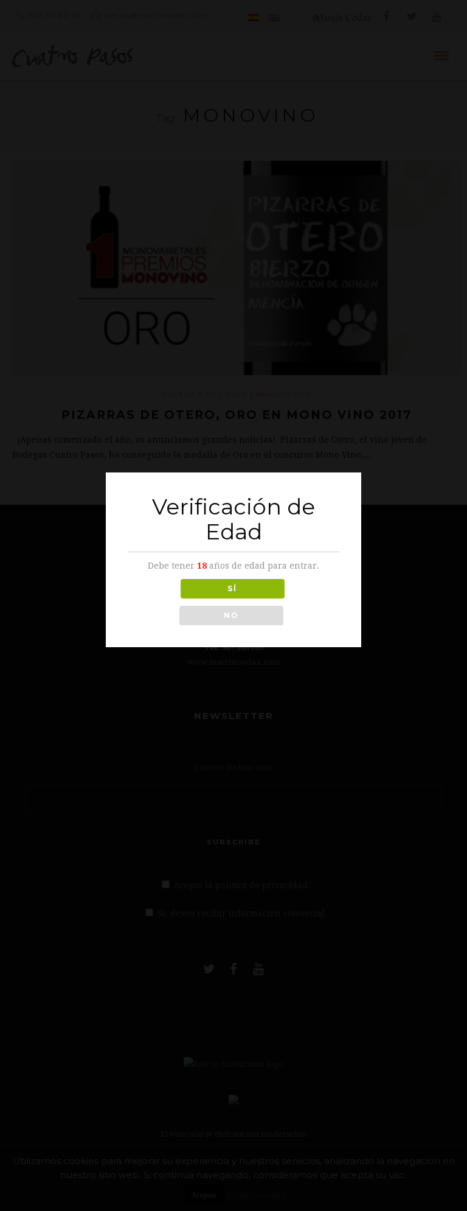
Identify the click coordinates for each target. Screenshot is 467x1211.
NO (231, 615)
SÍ (232, 588)
